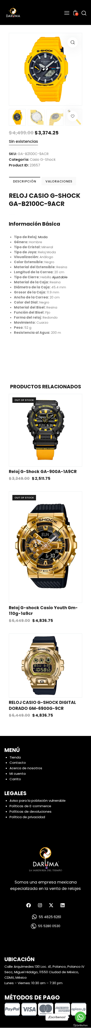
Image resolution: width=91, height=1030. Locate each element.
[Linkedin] (62, 905)
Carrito (15, 779)
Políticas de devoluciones (30, 811)
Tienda (15, 757)
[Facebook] (29, 905)
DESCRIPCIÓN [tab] (24, 181)
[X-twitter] (51, 905)
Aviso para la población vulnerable (37, 800)
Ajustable (59, 277)
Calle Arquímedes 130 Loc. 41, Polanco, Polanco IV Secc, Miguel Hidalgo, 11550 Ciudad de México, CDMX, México (44, 972)
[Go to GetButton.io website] (80, 1025)
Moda (42, 237)
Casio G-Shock (43, 159)
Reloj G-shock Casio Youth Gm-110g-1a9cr (43, 611)
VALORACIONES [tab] (59, 181)
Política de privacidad (27, 816)
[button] (72, 42)
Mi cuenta (17, 773)
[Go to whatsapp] (80, 1017)
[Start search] (84, 13)
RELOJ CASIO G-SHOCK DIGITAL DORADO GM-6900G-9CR (42, 705)
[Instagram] (40, 905)
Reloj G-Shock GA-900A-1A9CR (43, 472)
